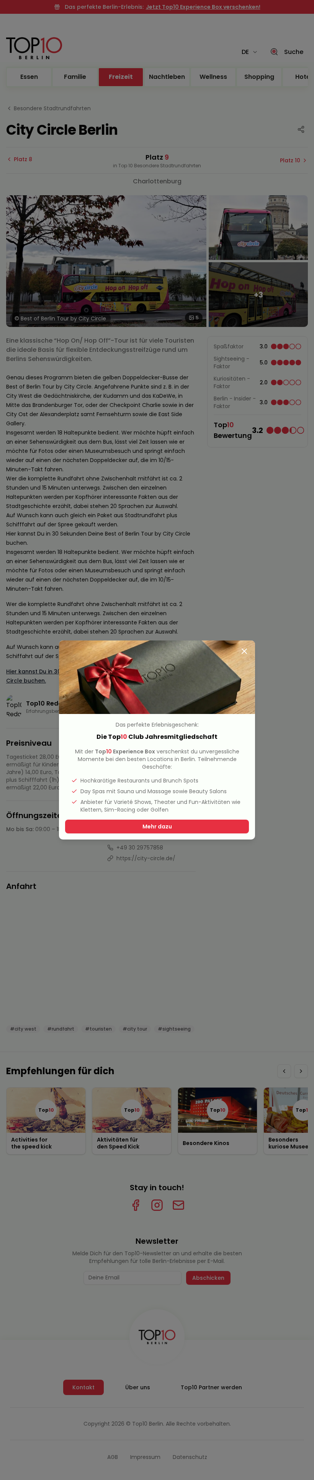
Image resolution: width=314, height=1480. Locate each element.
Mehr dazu (157, 826)
